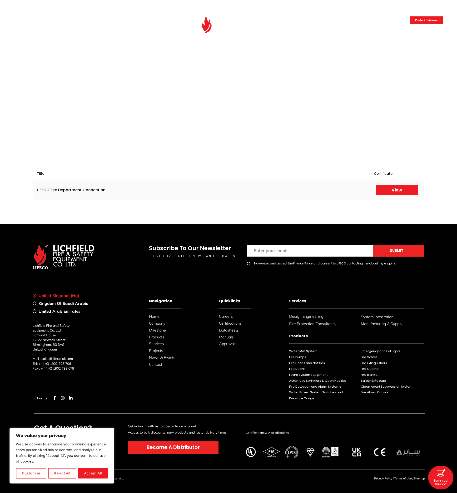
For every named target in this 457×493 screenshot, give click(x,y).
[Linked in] (26, 4)
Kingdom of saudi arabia (64, 303)
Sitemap (419, 478)
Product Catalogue (426, 20)
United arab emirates (59, 311)
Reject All (62, 473)
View (397, 190)
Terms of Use (403, 478)
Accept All (93, 473)
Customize (31, 473)
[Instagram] (21, 4)
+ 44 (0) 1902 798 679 (57, 368)
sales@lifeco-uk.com (54, 5)
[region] (62, 455)
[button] (440, 6)
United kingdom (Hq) (59, 295)
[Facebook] (15, 4)
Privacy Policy (383, 478)
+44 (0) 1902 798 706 (55, 363)
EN (426, 5)
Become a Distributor (66, 18)
